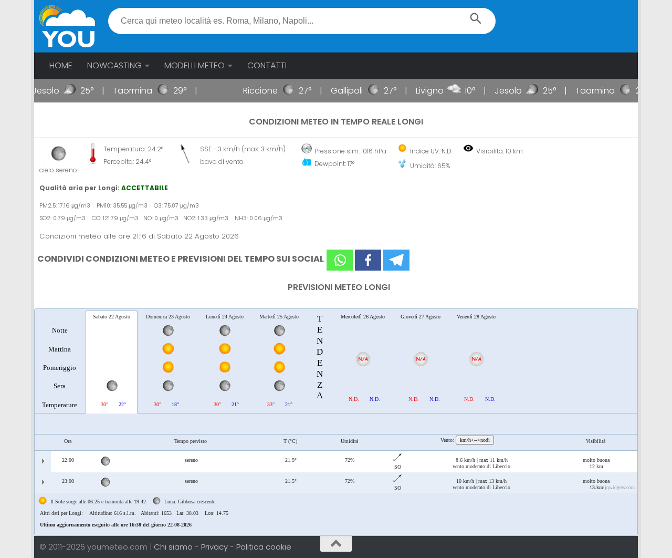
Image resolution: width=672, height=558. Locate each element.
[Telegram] (396, 260)
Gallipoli (338, 91)
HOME (60, 65)
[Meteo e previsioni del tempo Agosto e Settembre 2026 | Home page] (67, 26)
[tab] (60, 361)
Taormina (124, 91)
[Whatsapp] (340, 260)
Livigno (421, 91)
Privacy (215, 546)
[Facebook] (368, 260)
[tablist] (336, 421)
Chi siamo (174, 546)
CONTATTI (267, 65)
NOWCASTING (114, 65)
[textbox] (302, 21)
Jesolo (37, 91)
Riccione (252, 91)
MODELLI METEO (194, 65)
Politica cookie (263, 546)
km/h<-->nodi (475, 440)
